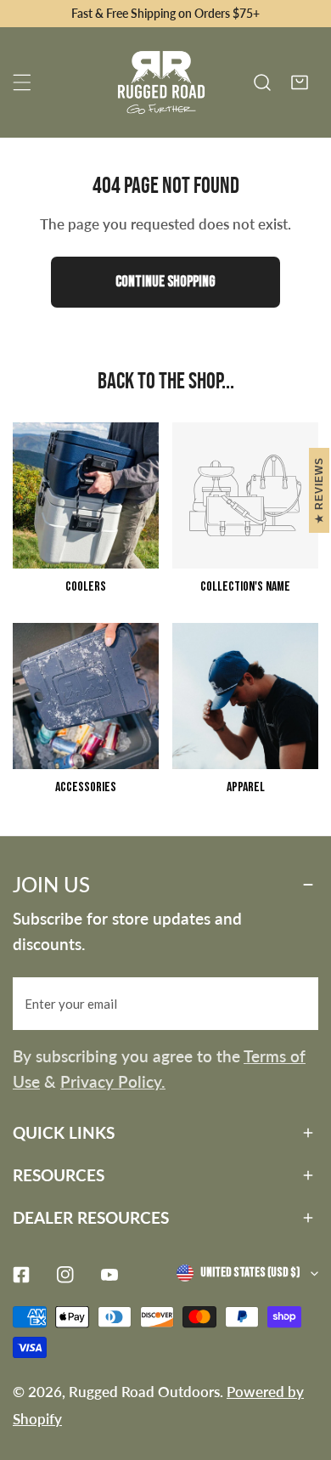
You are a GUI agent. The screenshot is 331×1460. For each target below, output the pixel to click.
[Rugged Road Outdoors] (161, 82)
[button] (299, 82)
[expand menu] (22, 82)
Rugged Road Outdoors (144, 1392)
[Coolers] (86, 495)
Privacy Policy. (113, 1081)
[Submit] (296, 1002)
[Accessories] (86, 696)
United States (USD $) (250, 1273)
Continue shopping (165, 282)
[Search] (262, 82)
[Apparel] (245, 696)
